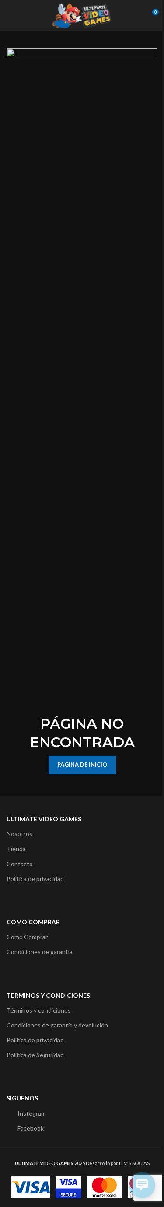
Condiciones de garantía (40, 951)
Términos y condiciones (39, 1010)
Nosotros (19, 833)
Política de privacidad (35, 878)
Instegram (31, 1113)
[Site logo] (81, 14)
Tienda (16, 848)
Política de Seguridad (35, 1054)
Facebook (30, 1128)
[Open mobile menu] (10, 15)
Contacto (20, 864)
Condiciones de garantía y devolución (57, 1025)
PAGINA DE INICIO (82, 764)
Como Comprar (27, 937)
